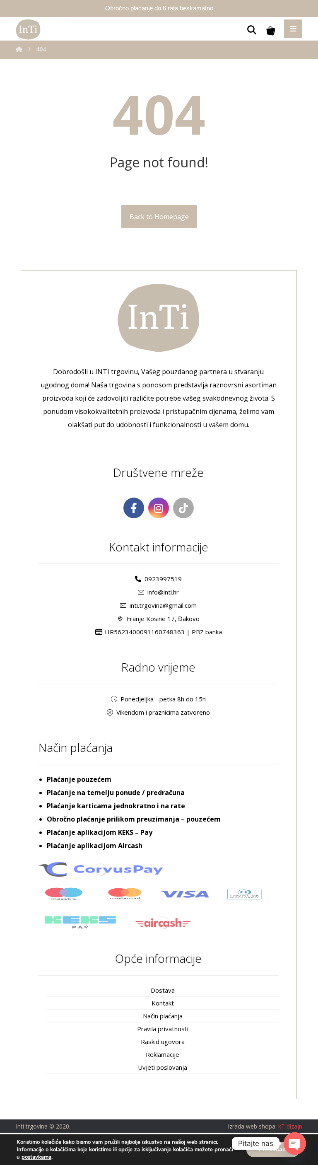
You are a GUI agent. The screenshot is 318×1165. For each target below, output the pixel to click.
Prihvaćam (273, 1149)
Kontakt (163, 1003)
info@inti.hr (163, 592)
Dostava (163, 990)
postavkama (36, 1157)
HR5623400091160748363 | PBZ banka (163, 632)
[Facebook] (133, 508)
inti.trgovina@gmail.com (163, 605)
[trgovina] (28, 29)
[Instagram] (158, 508)
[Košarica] (270, 29)
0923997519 (163, 579)
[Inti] (19, 49)
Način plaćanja (163, 1016)
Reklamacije (162, 1054)
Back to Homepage (159, 216)
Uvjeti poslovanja (162, 1067)
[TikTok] (183, 508)
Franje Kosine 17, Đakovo (163, 618)
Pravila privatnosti (162, 1029)
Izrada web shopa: (252, 1126)
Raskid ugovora (163, 1041)
